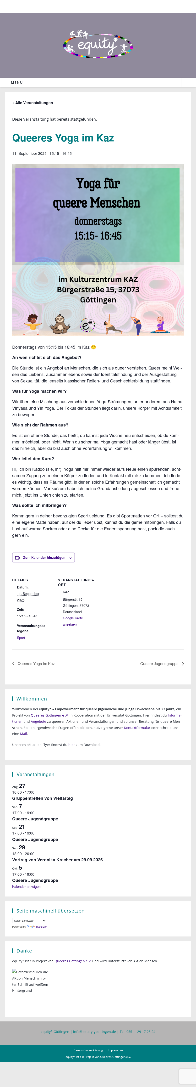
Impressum (115, 1050)
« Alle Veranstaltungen (32, 102)
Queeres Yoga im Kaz (36, 663)
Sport (21, 637)
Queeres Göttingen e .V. (50, 715)
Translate (41, 926)
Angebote (38, 721)
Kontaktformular (137, 727)
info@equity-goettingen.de (94, 1031)
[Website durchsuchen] (186, 83)
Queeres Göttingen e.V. (72, 961)
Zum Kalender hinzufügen (44, 557)
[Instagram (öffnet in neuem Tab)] (101, 6)
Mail (23, 733)
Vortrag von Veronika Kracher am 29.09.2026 (57, 860)
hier (71, 744)
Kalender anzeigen (26, 886)
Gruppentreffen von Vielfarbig (42, 798)
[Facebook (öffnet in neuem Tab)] (95, 6)
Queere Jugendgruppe (160, 663)
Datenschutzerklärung (88, 1050)
